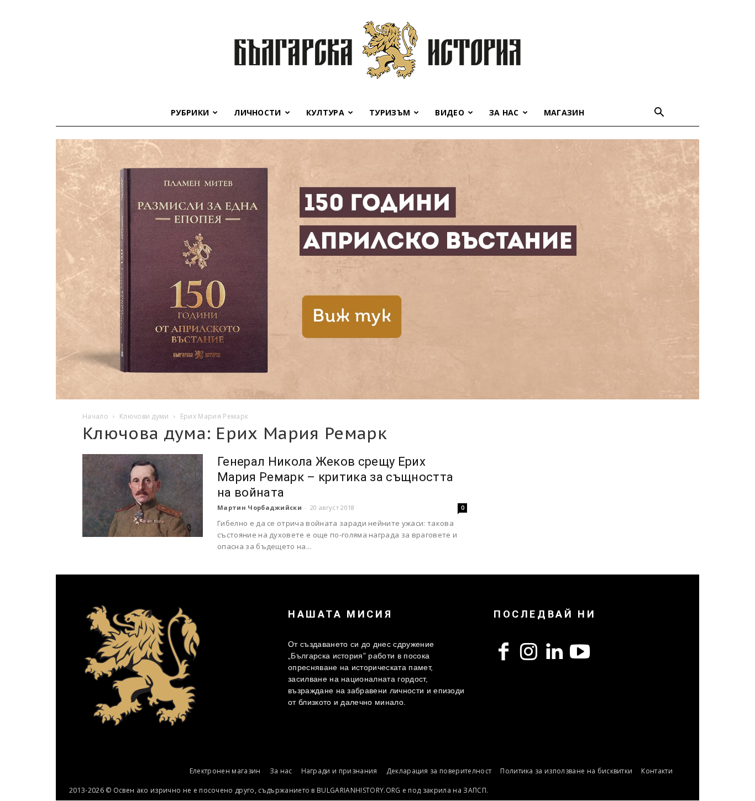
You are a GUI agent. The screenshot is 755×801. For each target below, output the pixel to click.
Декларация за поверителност (439, 771)
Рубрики (190, 112)
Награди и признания (339, 771)
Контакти (657, 771)
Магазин (564, 112)
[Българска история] (377, 49)
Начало (95, 416)
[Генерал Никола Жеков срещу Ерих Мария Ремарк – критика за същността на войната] (142, 495)
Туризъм (389, 112)
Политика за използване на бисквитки (566, 771)
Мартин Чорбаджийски (259, 507)
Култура (325, 112)
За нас (504, 112)
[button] (659, 113)
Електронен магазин (225, 771)
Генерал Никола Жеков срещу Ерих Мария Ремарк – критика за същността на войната (335, 477)
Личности (257, 112)
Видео (449, 112)
